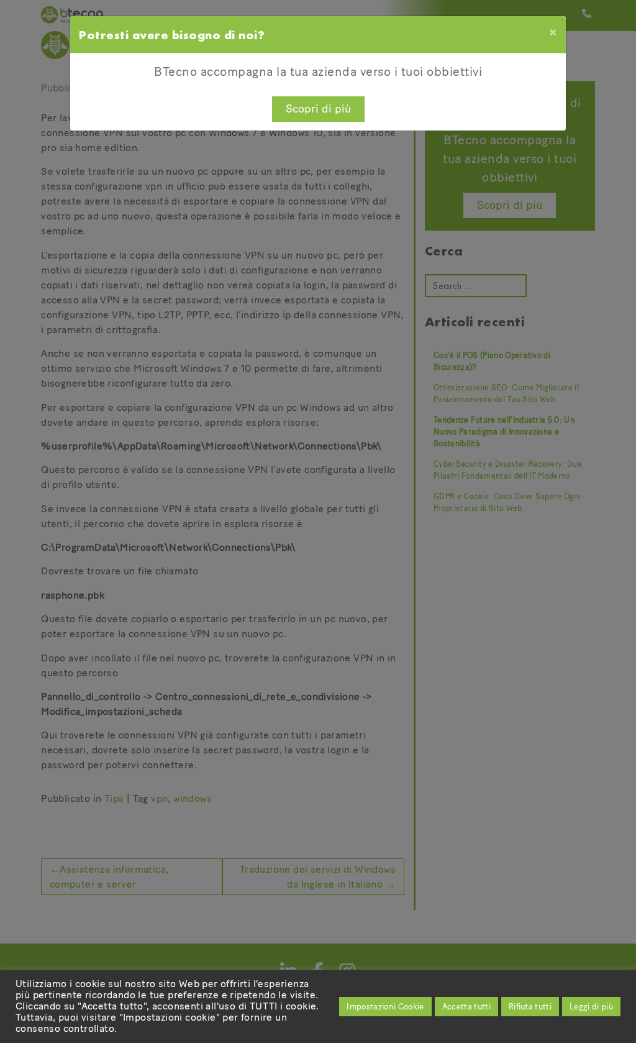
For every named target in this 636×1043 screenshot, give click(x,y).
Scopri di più (318, 109)
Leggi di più (591, 1006)
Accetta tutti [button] (466, 1006)
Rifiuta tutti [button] (530, 1006)
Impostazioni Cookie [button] (385, 1006)
